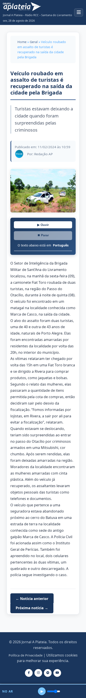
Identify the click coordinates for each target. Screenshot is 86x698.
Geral (34, 42)
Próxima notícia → (32, 607)
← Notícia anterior (32, 598)
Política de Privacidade (26, 655)
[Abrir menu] (78, 12)
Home (21, 42)
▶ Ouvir (43, 225)
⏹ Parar (43, 235)
